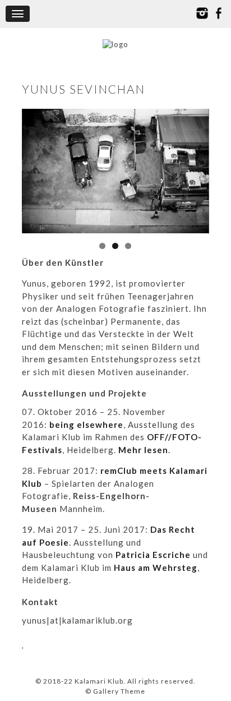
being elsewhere (86, 424)
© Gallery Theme (115, 691)
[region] (115, 171)
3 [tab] (128, 246)
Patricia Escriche (153, 555)
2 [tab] (115, 246)
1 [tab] (102, 246)
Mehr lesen (143, 450)
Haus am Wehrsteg (155, 567)
